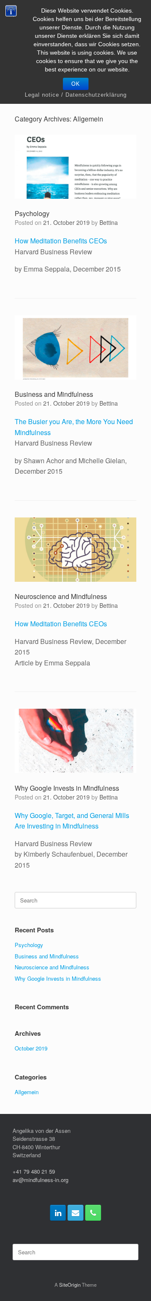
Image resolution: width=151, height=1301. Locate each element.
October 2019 (31, 1048)
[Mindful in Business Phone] (93, 1213)
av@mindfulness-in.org (40, 1180)
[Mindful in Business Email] (75, 1213)
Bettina (108, 222)
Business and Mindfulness (54, 394)
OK (75, 84)
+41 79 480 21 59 (34, 1171)
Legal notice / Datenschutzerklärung (76, 95)
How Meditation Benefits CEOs (61, 240)
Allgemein (27, 1092)
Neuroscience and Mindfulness (61, 596)
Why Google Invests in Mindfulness (67, 788)
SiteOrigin (70, 1284)
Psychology (32, 213)
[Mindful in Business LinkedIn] (58, 1213)
